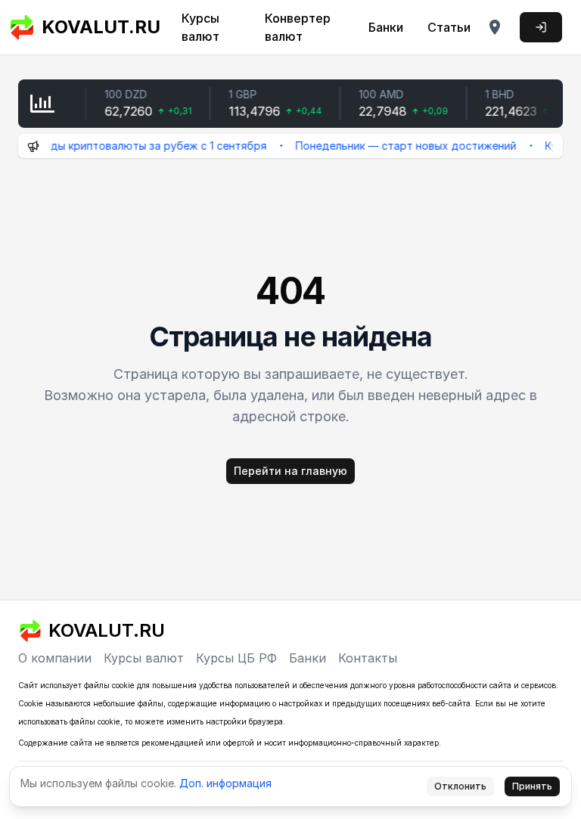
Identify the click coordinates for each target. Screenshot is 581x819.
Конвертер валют (298, 27)
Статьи (449, 27)
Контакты (367, 657)
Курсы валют (200, 27)
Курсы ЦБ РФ (236, 657)
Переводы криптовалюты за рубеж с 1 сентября (131, 145)
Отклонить (460, 786)
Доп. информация (225, 783)
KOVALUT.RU (96, 27)
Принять (532, 786)
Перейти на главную (290, 470)
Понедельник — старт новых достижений (397, 145)
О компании (55, 657)
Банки (385, 27)
